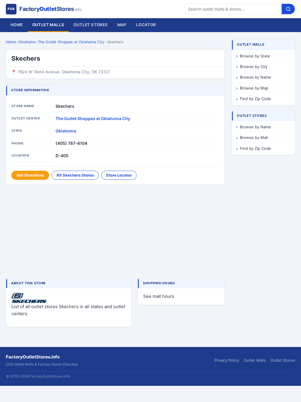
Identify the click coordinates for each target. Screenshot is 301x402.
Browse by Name (255, 77)
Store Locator (119, 175)
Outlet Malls (48, 24)
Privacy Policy (226, 360)
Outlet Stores (90, 24)
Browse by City (253, 66)
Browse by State (255, 56)
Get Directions (30, 175)
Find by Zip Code (255, 98)
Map (122, 24)
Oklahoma (27, 42)
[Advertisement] (115, 232)
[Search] (288, 9)
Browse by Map (254, 88)
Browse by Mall (254, 137)
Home (17, 24)
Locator (146, 24)
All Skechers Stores (75, 175)
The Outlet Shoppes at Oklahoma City (71, 42)
